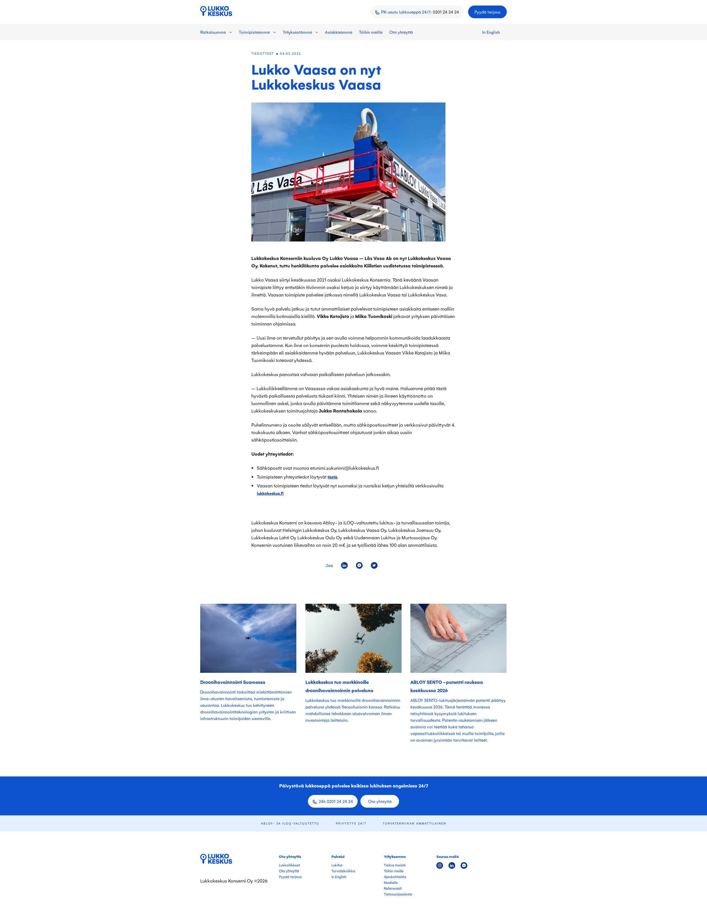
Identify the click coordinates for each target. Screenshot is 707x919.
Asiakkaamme (338, 32)
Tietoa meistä (395, 865)
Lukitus (336, 865)
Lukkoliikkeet (289, 865)
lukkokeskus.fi (270, 493)
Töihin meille (370, 32)
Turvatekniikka (343, 870)
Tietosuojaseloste (398, 894)
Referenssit (393, 888)
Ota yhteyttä (401, 32)
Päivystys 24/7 (351, 823)
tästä (332, 476)
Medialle (391, 882)
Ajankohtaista (395, 876)
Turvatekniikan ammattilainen (414, 823)
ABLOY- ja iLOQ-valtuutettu (290, 823)
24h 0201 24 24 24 (336, 801)
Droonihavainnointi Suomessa (232, 682)
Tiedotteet (262, 53)
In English (491, 32)
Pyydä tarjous (487, 11)
